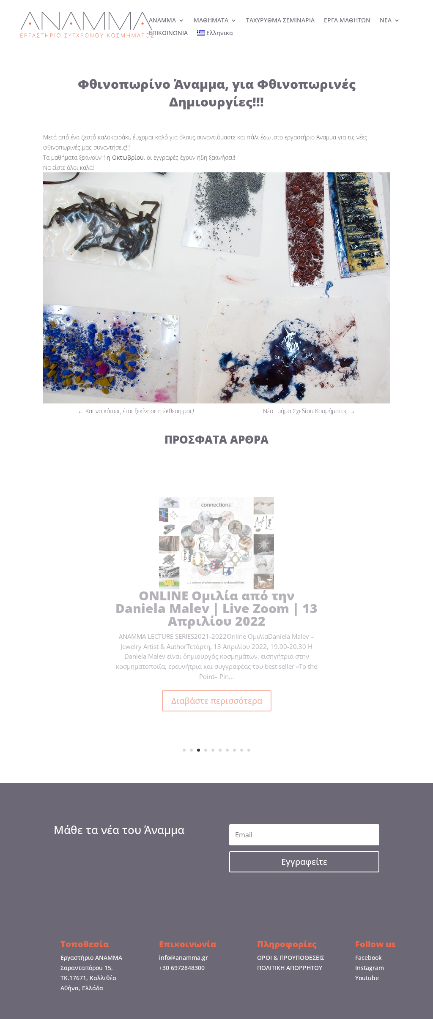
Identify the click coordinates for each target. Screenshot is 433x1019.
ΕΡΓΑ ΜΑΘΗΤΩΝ (347, 20)
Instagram (369, 968)
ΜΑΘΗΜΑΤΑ (211, 20)
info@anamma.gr (183, 958)
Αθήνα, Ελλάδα (81, 988)
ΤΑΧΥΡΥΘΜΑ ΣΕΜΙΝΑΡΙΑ (280, 20)
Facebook (368, 958)
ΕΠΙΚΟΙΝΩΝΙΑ (168, 33)
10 (248, 750)
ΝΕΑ (386, 20)
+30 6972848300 (182, 968)
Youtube (367, 978)
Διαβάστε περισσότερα (216, 706)
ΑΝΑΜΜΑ (162, 20)
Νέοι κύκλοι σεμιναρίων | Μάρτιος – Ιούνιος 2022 (216, 620)
